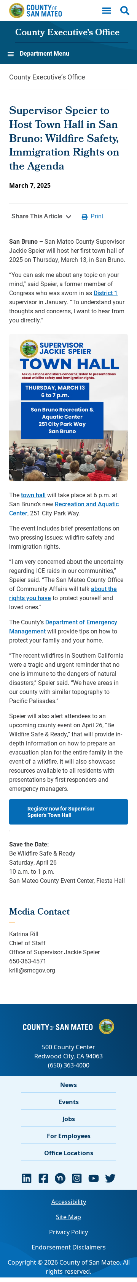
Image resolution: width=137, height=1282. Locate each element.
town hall (33, 495)
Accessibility (68, 1202)
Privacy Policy (68, 1232)
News (68, 1085)
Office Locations (68, 1153)
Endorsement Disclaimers (69, 1247)
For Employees (69, 1136)
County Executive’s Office (67, 33)
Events (69, 1102)
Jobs (68, 1119)
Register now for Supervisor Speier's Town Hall (60, 812)
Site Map (68, 1217)
